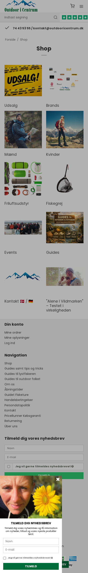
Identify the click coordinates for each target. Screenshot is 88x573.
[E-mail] (31, 549)
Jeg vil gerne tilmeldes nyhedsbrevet (29, 558)
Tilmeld (31, 566)
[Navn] (31, 541)
